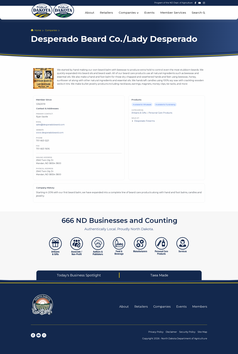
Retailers (106, 12)
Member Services (173, 12)
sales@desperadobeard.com (50, 124)
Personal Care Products (160, 113)
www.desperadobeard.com (49, 132)
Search (197, 12)
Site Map (202, 332)
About (89, 12)
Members (199, 306)
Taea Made (159, 275)
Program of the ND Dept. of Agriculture (173, 3)
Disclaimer (171, 332)
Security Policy (187, 332)
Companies (127, 12)
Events (149, 12)
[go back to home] (42, 306)
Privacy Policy (155, 332)
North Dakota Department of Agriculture (184, 338)
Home (37, 30)
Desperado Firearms (144, 121)
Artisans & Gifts (139, 113)
